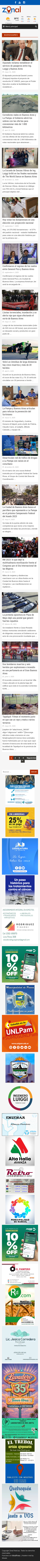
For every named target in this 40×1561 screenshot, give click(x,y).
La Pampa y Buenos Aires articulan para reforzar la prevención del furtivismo (19, 411)
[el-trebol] (20, 1451)
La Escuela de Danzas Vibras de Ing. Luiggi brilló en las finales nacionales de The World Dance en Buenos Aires (20, 173)
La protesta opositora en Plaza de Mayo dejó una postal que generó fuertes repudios (18, 617)
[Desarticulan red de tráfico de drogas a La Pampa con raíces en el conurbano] (20, 445)
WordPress (16, 1556)
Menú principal (11, 26)
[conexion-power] (20, 1172)
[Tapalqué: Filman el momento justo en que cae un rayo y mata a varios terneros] (20, 704)
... (13, 87)
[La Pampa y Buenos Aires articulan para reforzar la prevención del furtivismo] (20, 396)
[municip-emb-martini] (20, 1068)
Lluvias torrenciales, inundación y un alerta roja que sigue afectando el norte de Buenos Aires (20, 315)
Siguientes (31, 758)
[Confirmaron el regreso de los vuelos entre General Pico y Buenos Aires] (20, 254)
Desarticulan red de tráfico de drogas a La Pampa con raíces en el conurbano (20, 460)
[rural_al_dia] (20, 1304)
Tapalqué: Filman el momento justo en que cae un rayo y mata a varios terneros (19, 719)
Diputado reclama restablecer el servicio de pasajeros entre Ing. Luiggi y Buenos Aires (17, 65)
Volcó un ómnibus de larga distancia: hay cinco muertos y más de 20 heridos (20, 365)
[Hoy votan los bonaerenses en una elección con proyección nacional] (20, 207)
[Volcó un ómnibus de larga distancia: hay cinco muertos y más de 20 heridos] (20, 349)
